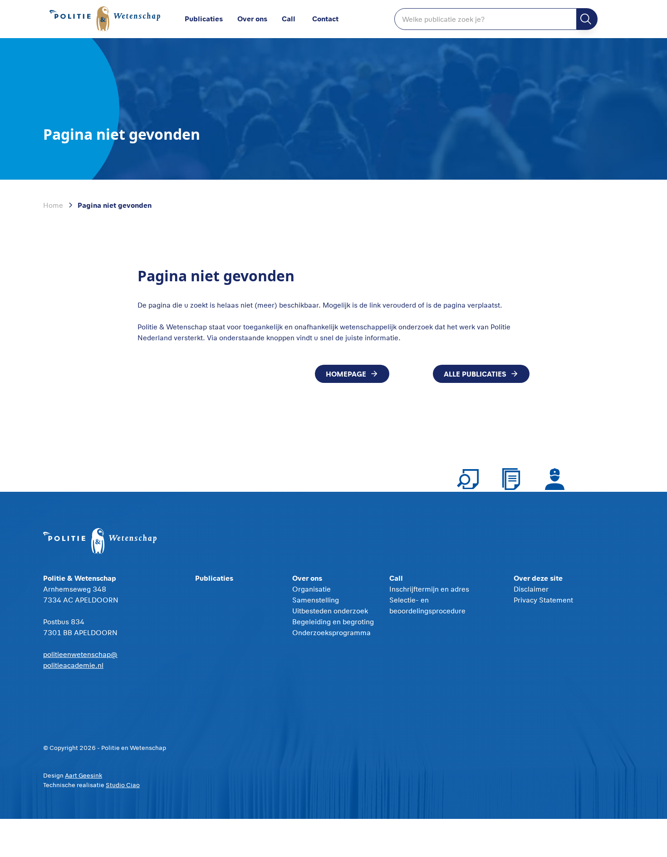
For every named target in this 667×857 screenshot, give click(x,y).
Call (288, 18)
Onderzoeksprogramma (331, 632)
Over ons (252, 18)
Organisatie (311, 588)
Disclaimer (531, 588)
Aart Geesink (83, 775)
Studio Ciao (123, 784)
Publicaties (204, 18)
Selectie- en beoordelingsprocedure (427, 605)
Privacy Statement (543, 599)
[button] (259, 19)
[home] (106, 19)
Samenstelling (315, 599)
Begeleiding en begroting (333, 621)
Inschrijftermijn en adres (429, 588)
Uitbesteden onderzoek (330, 610)
